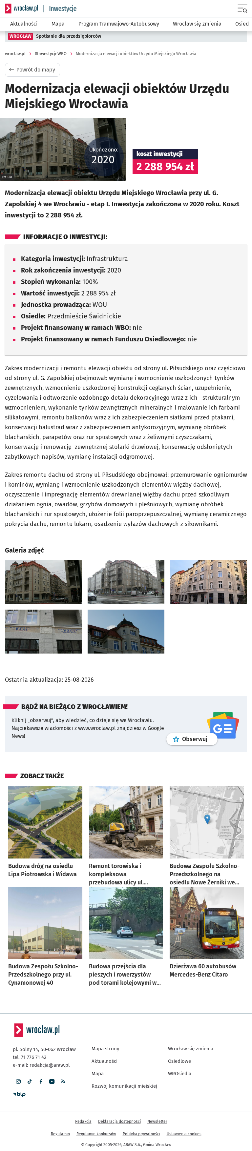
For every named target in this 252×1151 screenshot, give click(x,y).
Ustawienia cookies (184, 1134)
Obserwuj (200, 739)
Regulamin (60, 1134)
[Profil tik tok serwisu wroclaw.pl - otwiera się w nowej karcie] (29, 1081)
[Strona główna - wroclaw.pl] (21, 8)
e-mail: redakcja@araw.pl (41, 1065)
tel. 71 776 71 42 (29, 1057)
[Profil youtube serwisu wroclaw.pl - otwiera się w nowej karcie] (52, 1081)
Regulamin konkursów (96, 1134)
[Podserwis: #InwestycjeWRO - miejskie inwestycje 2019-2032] (59, 8)
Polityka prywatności (141, 1134)
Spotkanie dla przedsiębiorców (68, 36)
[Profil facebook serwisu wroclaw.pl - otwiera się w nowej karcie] (41, 1081)
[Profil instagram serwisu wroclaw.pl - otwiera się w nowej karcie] (18, 1081)
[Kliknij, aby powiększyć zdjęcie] (43, 582)
